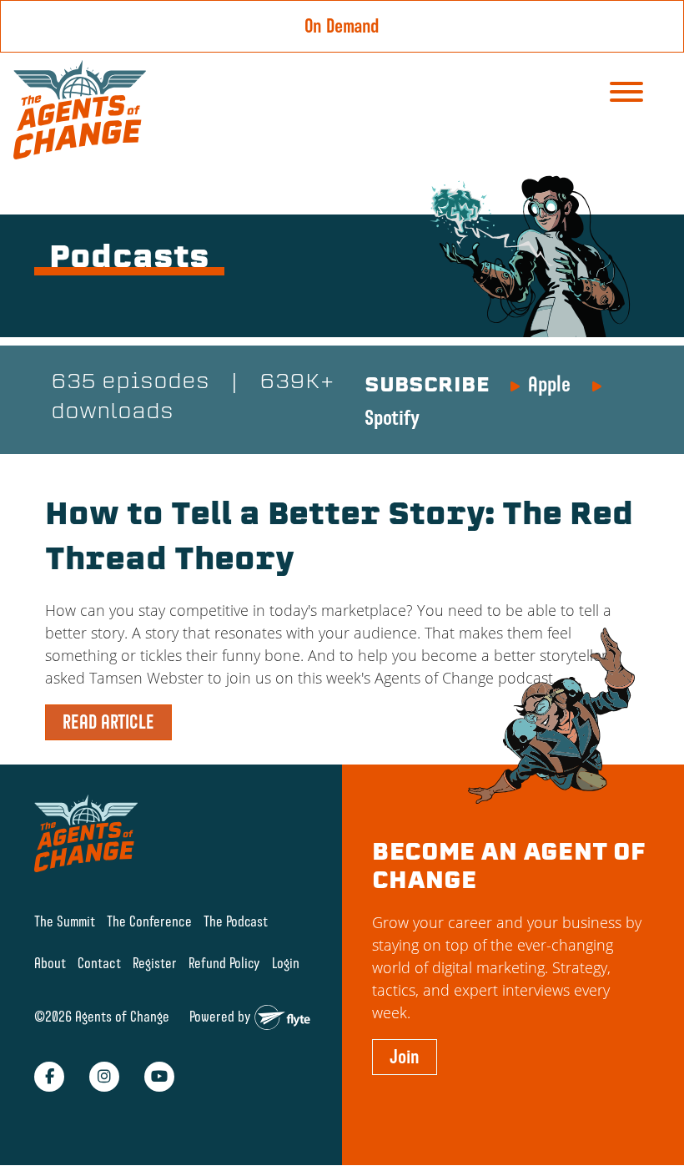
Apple (549, 384)
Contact (99, 962)
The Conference (149, 921)
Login (285, 962)
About (50, 962)
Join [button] (405, 1056)
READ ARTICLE (108, 722)
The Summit (64, 921)
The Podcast (236, 921)
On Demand (342, 26)
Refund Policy (224, 962)
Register (155, 962)
